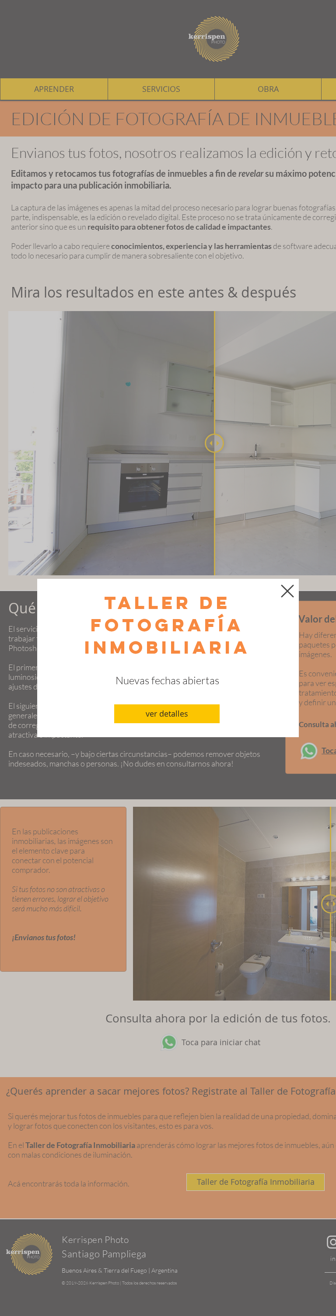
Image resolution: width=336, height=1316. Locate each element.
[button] (287, 591)
